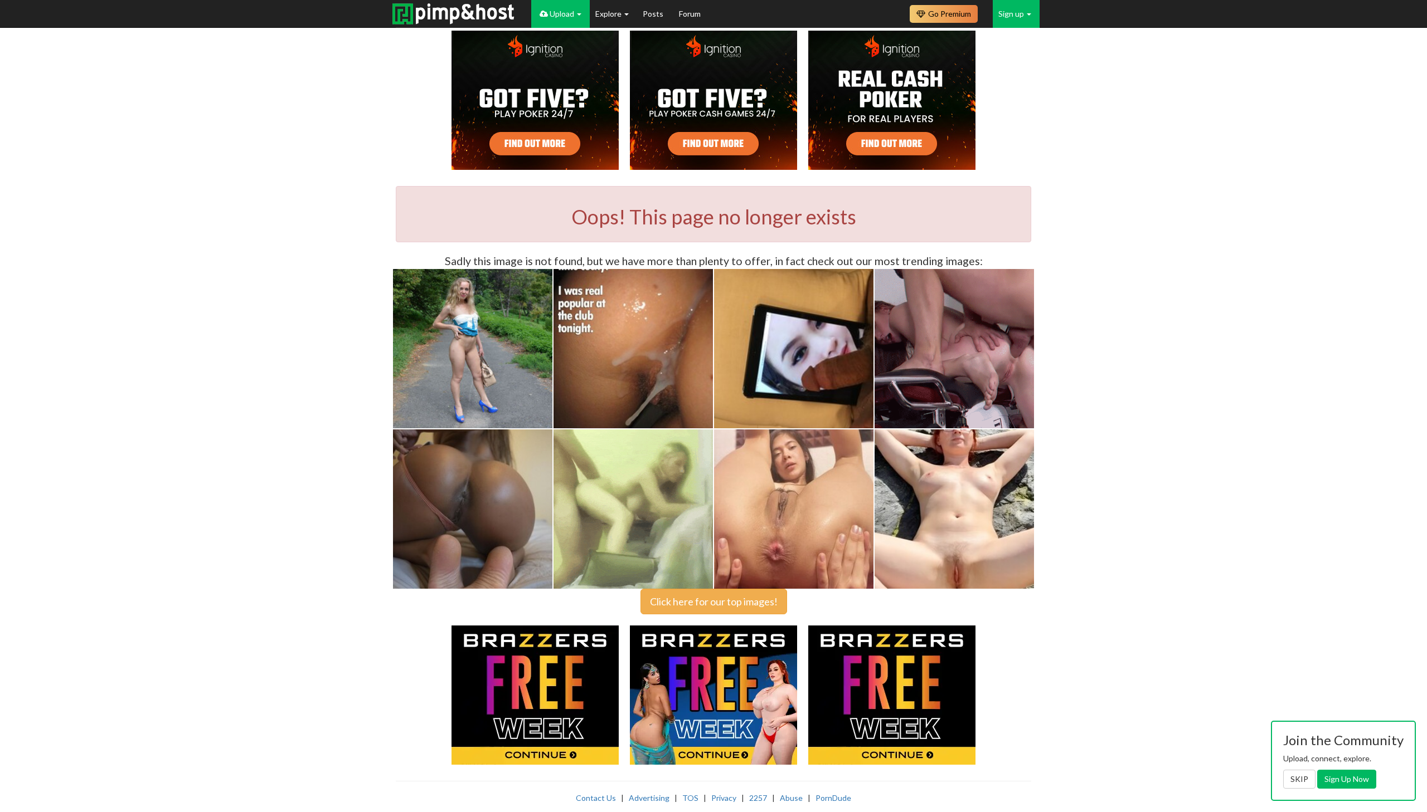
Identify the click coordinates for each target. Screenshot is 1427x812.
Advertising (649, 798)
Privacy (723, 798)
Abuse (791, 798)
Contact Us (596, 798)
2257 (758, 798)
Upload (562, 13)
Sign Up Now (1346, 779)
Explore (609, 13)
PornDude (833, 798)
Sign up (1012, 13)
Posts (654, 13)
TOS (690, 798)
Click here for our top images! (714, 601)
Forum (690, 13)
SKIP (1299, 779)
